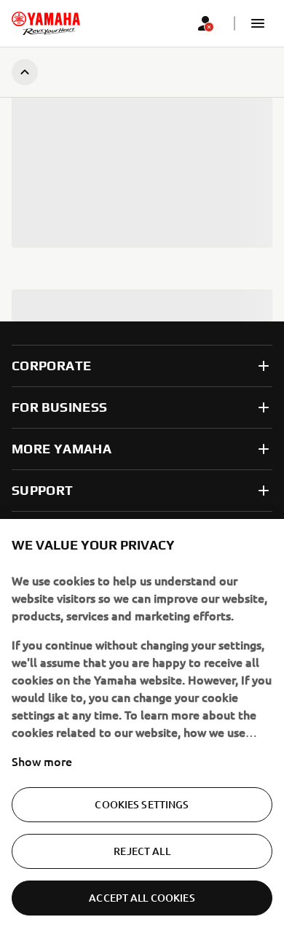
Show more (42, 761)
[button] (257, 23)
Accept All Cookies (142, 898)
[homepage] (46, 23)
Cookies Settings (142, 804)
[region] (142, 726)
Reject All (142, 851)
